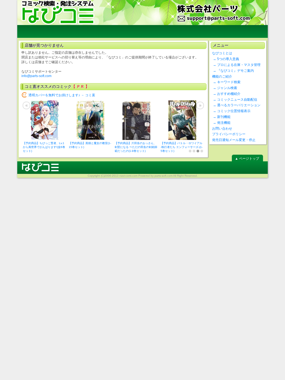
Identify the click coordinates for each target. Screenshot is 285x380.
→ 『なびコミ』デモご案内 (233, 71)
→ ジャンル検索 (224, 88)
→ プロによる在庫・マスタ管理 (236, 65)
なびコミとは (222, 53)
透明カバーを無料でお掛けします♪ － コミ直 (61, 95)
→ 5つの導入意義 (225, 59)
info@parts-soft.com (36, 76)
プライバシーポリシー (228, 134)
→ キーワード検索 (226, 82)
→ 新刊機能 (221, 117)
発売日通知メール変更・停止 (233, 140)
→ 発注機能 (221, 123)
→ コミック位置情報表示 (231, 111)
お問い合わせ (222, 128)
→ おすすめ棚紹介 (226, 94)
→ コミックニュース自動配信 (234, 100)
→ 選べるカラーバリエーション (236, 105)
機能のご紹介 (222, 76)
